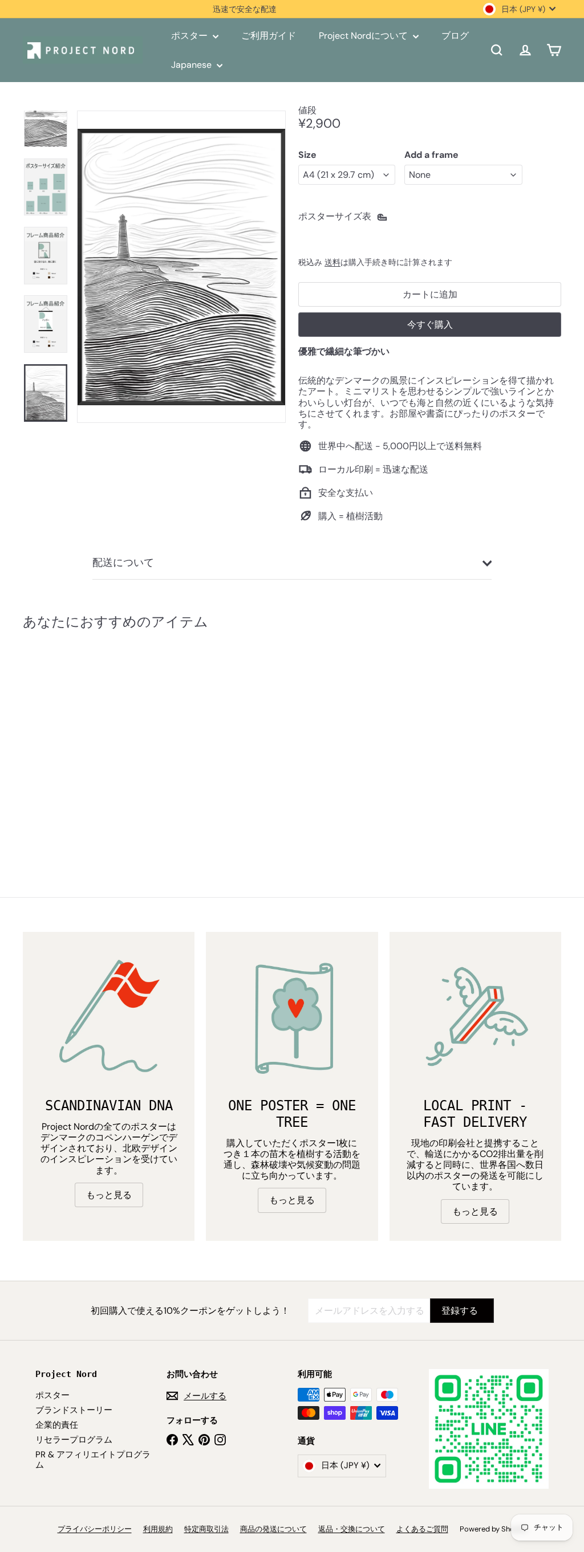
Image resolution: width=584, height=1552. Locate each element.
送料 (332, 262)
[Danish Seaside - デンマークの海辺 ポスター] (63, 738)
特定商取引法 (206, 1529)
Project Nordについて (364, 36)
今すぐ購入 (430, 325)
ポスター (190, 36)
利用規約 (158, 1529)
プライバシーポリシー (95, 1529)
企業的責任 (56, 1425)
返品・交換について (351, 1529)
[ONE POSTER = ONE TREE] (291, 1017)
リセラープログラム (73, 1439)
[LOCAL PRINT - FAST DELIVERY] (475, 1017)
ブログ (455, 36)
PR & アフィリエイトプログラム (93, 1459)
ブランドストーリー (73, 1410)
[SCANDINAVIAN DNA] (108, 1017)
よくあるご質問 (422, 1529)
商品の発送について (273, 1529)
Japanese (192, 65)
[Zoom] (181, 266)
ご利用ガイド (268, 36)
